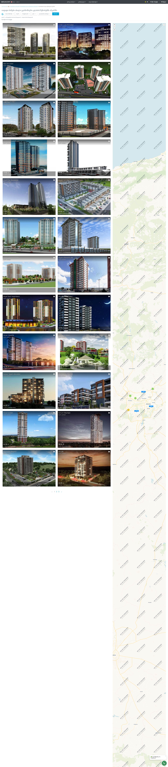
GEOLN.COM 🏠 (5, 6)
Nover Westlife (8, 335)
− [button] (114, 27)
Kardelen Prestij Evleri (11, 141)
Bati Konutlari (8, 64)
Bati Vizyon (62, 102)
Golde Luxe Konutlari (66, 25)
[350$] (143, 393)
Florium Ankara (9, 25)
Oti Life (61, 452)
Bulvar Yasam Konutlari (11, 374)
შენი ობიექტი (154, 1)
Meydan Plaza (63, 219)
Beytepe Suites (63, 374)
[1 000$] (136, 412)
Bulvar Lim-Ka (63, 180)
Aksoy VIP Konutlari (10, 219)
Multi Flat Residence (10, 180)
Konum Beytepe (64, 413)
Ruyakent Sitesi (64, 335)
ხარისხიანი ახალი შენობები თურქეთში (29, 6)
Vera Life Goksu (64, 64)
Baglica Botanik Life (65, 258)
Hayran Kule (62, 141)
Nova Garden (8, 413)
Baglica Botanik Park (11, 258)
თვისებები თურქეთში (14, 6)
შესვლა (164, 1)
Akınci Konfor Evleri (65, 296)
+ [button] (114, 25)
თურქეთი (9, 26)
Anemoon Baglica (9, 452)
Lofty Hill (6, 102)
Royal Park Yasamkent (11, 296)
